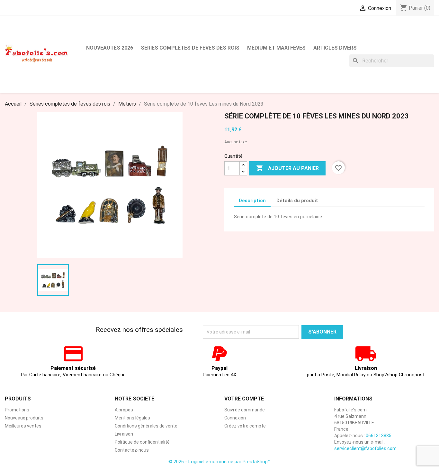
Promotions (17, 409)
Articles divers (335, 48)
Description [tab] (252, 200)
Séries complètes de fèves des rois (190, 48)
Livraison (124, 434)
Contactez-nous (132, 450)
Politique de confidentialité (142, 442)
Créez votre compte (245, 425)
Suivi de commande (244, 409)
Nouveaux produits (24, 417)
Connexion (235, 417)
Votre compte (244, 399)
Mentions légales (132, 417)
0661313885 (378, 435)
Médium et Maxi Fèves (276, 48)
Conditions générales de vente (146, 425)
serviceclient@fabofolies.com (365, 448)
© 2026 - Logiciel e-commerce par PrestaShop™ (219, 462)
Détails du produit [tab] (297, 200)
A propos (124, 409)
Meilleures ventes (23, 425)
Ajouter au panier (287, 168)
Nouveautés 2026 (109, 48)
